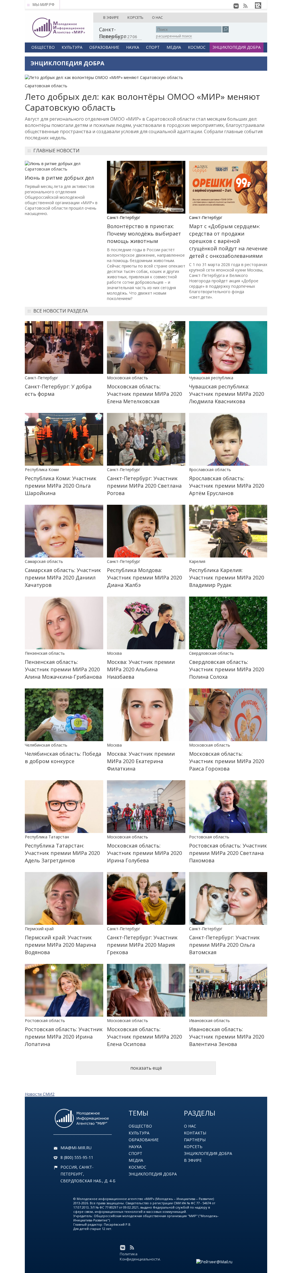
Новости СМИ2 (39, 1094)
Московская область (127, 377)
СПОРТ (153, 47)
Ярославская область (210, 469)
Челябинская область (46, 745)
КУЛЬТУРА (72, 47)
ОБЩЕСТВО (43, 47)
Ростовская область (209, 837)
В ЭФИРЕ (111, 17)
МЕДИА (174, 47)
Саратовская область (46, 85)
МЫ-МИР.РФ (43, 5)
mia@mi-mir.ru (76, 1147)
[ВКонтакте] (236, 6)
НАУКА (132, 47)
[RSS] (245, 6)
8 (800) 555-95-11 (76, 1157)
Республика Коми (42, 469)
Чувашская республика (211, 377)
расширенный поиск (174, 36)
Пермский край (39, 928)
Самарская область (44, 561)
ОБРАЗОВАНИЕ (104, 47)
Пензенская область (45, 653)
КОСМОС (197, 47)
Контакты (195, 1133)
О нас (190, 1126)
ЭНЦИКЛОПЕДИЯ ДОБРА (236, 47)
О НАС (157, 17)
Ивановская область (209, 1020)
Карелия (197, 561)
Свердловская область (211, 653)
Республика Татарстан (47, 837)
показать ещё (146, 1068)
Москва (114, 653)
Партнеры (195, 1139)
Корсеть (193, 1146)
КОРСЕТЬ (135, 17)
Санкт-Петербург (123, 217)
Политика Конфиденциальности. (140, 1256)
